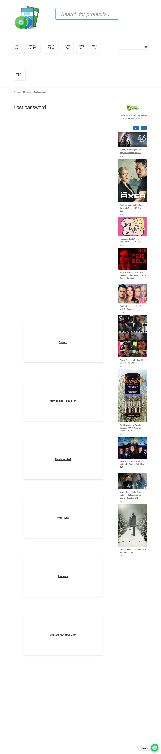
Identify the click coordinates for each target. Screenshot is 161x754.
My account (27, 92)
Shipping (81, 46)
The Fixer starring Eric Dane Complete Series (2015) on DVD (132, 208)
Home (16, 46)
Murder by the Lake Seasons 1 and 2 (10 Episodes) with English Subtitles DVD (133, 495)
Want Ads (67, 46)
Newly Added (51, 46)
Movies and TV (32, 46)
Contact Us (19, 74)
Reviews (95, 46)
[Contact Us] (154, 747)
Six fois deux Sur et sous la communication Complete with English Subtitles (133, 275)
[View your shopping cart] (132, 45)
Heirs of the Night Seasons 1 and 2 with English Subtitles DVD (132, 464)
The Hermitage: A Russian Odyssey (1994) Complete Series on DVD (131, 428)
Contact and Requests (63, 635)
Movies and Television (63, 400)
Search (63, 342)
